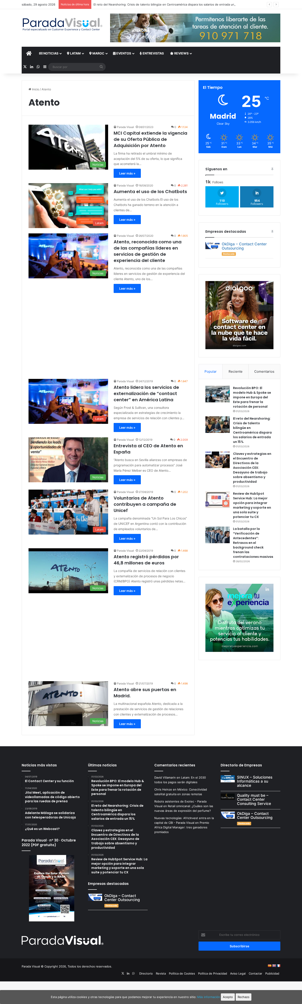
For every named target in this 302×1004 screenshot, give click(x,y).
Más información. (209, 997)
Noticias (50, 53)
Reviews (181, 53)
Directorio (146, 973)
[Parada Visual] (62, 24)
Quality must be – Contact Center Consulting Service (254, 799)
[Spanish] (269, 965)
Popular (211, 371)
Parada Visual (125, 127)
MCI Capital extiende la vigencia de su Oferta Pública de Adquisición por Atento (150, 139)
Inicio (35, 89)
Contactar (255, 973)
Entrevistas (153, 53)
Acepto (228, 997)
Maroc (98, 53)
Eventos (123, 53)
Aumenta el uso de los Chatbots (150, 191)
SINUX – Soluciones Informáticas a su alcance (254, 781)
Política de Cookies (182, 973)
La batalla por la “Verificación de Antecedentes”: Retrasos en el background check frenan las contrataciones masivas (253, 543)
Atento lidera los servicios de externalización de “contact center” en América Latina (146, 393)
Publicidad (272, 973)
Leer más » (127, 173)
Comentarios (264, 371)
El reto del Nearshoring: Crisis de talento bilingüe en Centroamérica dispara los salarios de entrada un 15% (167, 4)
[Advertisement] (108, 334)
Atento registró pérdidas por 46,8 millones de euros (146, 560)
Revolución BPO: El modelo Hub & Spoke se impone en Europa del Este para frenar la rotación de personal (252, 397)
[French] (278, 965)
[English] (274, 965)
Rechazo (243, 997)
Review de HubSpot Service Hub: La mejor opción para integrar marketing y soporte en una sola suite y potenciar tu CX (252, 505)
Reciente (236, 371)
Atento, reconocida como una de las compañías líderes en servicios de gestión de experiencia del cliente (148, 251)
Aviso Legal (238, 973)
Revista (161, 973)
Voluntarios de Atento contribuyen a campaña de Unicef (145, 504)
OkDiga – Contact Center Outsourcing (244, 246)
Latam (75, 53)
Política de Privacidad (212, 973)
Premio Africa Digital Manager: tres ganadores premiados (181, 827)
